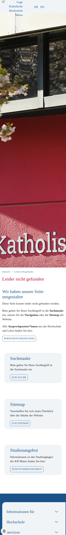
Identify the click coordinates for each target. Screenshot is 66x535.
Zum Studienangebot (27, 469)
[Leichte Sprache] (47, 7)
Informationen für (20, 511)
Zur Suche (19, 377)
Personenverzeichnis (19, 338)
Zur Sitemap (20, 423)
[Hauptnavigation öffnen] (61, 6)
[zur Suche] (51, 7)
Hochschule (16, 522)
